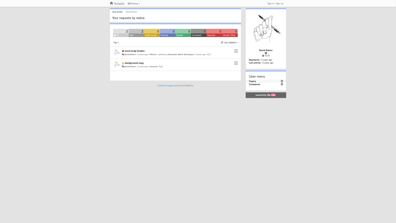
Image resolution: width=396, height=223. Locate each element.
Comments (254, 84)
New (131, 35)
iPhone (153, 54)
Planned (164, 35)
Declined (211, 35)
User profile (117, 11)
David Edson (130, 54)
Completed (196, 35)
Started (179, 35)
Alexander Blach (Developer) (181, 54)
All (117, 35)
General (153, 66)
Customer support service (169, 85)
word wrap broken (135, 50)
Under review (151, 35)
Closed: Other (229, 35)
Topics (252, 81)
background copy (134, 63)
